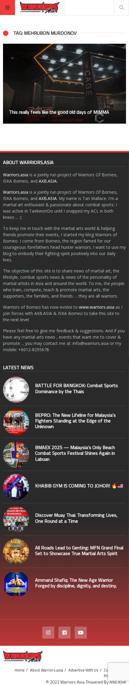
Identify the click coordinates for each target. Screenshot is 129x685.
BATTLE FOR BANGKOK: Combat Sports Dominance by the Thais (76, 388)
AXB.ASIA (48, 181)
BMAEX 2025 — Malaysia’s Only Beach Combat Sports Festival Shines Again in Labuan (75, 453)
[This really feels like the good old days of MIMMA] (64, 84)
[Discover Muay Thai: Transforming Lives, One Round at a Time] (16, 519)
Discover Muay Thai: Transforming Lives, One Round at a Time (76, 517)
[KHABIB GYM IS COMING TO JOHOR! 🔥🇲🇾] (16, 487)
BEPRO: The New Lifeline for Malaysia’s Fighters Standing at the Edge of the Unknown (75, 420)
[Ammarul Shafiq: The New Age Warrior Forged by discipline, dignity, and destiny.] (16, 584)
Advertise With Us (83, 670)
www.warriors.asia (96, 307)
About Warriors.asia (46, 670)
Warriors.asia (15, 175)
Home (20, 670)
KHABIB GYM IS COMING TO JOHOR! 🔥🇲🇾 (79, 485)
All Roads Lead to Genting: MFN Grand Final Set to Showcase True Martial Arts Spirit (79, 550)
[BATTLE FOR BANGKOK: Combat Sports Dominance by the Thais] (16, 390)
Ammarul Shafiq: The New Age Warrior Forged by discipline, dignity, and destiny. (76, 582)
